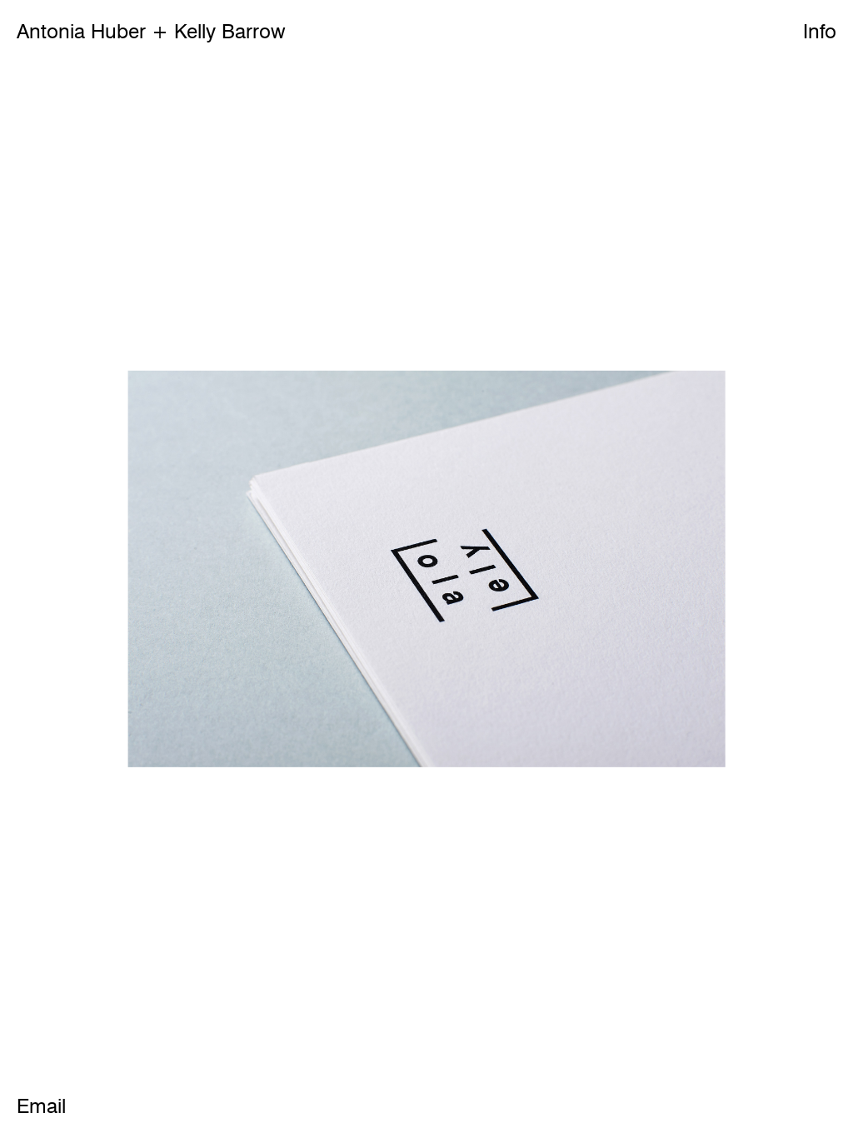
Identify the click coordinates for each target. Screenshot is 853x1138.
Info (819, 31)
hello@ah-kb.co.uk (476, 184)
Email (41, 1106)
